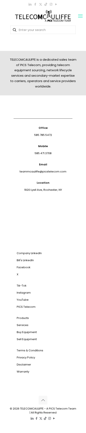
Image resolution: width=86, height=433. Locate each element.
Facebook (23, 267)
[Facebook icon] (35, 4)
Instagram (24, 293)
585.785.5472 (43, 135)
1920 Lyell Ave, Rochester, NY (43, 190)
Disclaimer (24, 365)
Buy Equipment (27, 332)
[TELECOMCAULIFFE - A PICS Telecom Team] (43, 16)
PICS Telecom (26, 307)
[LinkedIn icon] (30, 4)
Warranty (23, 372)
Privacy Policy (26, 357)
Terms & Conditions (30, 350)
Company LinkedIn (29, 253)
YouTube (23, 300)
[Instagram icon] (51, 4)
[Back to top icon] (43, 400)
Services (22, 325)
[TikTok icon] (45, 4)
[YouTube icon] (56, 4)
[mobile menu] (80, 16)
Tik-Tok (22, 286)
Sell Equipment (27, 339)
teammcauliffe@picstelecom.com (43, 171)
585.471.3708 (43, 153)
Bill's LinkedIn (25, 260)
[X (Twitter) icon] (40, 4)
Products (23, 318)
